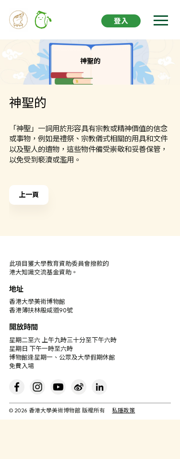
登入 (121, 22)
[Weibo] (78, 387)
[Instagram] (37, 387)
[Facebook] (16, 387)
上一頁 (29, 195)
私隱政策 (123, 411)
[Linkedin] (99, 387)
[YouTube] (58, 387)
